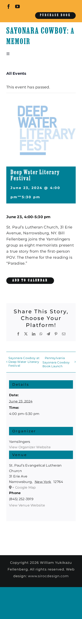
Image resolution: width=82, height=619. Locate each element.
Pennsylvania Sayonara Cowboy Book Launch (56, 362)
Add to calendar (30, 280)
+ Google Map (24, 487)
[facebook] (8, 6)
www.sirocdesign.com (48, 576)
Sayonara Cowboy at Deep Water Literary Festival (24, 361)
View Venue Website (27, 505)
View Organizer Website (30, 447)
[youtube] (17, 6)
